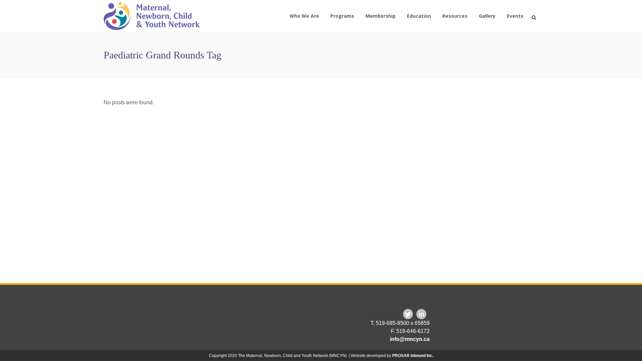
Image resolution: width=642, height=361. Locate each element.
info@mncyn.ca (410, 339)
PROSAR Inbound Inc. (412, 355)
